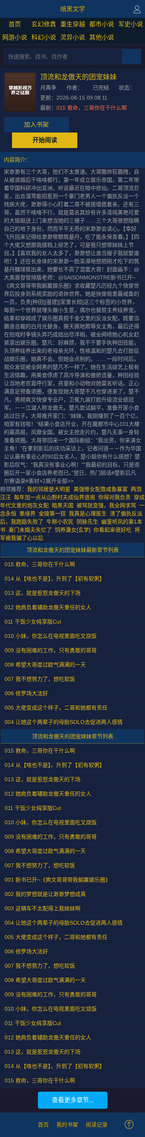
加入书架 (36, 124)
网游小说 (14, 37)
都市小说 (101, 24)
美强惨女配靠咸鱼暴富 (100, 489)
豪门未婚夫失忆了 (30, 530)
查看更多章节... (73, 1100)
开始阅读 (44, 140)
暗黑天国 (62, 505)
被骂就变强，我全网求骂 (106, 505)
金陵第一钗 (52, 513)
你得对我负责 (114, 497)
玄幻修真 (43, 24)
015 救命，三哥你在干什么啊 (91, 108)
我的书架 (67, 1124)
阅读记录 (96, 1124)
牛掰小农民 (59, 522)
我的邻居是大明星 (48, 489)
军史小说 (130, 24)
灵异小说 (72, 37)
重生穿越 (72, 24)
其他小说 (101, 37)
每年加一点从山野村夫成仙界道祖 (54, 497)
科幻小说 (43, 37)
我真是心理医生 (88, 513)
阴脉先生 (87, 522)
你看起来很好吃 (112, 530)
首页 (15, 24)
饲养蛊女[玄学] (72, 530)
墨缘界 (27, 513)
